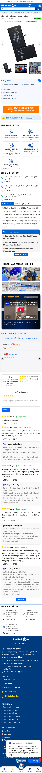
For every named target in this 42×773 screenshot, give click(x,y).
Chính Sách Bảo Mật (10, 710)
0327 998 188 (8, 190)
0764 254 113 (8, 181)
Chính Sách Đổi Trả (10, 713)
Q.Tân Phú (23, 333)
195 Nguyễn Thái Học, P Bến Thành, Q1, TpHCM (21, 660)
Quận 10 (13, 333)
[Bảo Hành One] (10, 5)
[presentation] (2, 43)
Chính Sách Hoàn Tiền (11, 719)
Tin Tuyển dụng (10, 692)
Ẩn (18, 232)
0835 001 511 (8, 199)
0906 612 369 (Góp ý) (12, 687)
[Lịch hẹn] (40, 5)
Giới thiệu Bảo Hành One (12, 697)
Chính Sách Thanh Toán (11, 722)
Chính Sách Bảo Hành (11, 707)
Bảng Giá (21, 771)
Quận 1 (5, 333)
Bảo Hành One (21, 224)
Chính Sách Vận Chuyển (11, 716)
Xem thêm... (21, 599)
